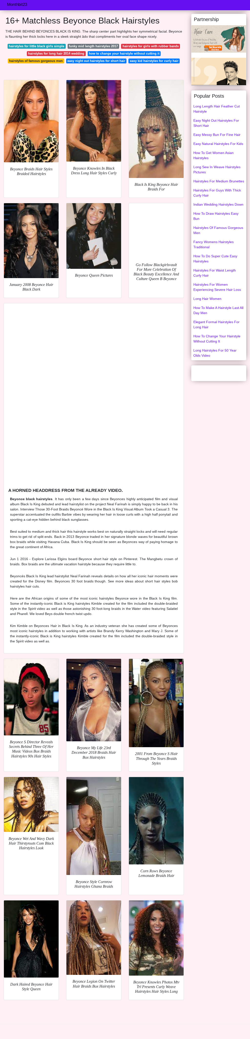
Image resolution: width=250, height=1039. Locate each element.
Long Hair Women (207, 299)
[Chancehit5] (218, 39)
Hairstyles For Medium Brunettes (218, 181)
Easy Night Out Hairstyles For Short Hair (216, 123)
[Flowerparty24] (218, 71)
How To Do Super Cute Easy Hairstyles (215, 258)
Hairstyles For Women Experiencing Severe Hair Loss (217, 287)
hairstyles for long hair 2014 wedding (56, 53)
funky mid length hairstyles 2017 (93, 46)
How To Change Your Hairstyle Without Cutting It (216, 338)
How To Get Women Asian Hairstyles (213, 155)
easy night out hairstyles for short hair (96, 61)
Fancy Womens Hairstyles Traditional (213, 244)
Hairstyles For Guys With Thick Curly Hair (217, 192)
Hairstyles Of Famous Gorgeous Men (218, 230)
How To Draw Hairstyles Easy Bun (216, 216)
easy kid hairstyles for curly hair (154, 61)
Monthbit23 (17, 4)
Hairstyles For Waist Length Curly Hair (214, 272)
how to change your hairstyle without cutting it (124, 53)
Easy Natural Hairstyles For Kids (218, 144)
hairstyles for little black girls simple (36, 46)
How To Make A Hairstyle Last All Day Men (218, 310)
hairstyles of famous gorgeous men (36, 61)
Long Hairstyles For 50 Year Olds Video (215, 352)
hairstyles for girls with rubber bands (151, 46)
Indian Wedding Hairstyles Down (218, 204)
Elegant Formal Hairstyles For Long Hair (216, 324)
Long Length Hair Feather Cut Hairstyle (216, 108)
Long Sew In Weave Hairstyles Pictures (216, 169)
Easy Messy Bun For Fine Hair (216, 135)
